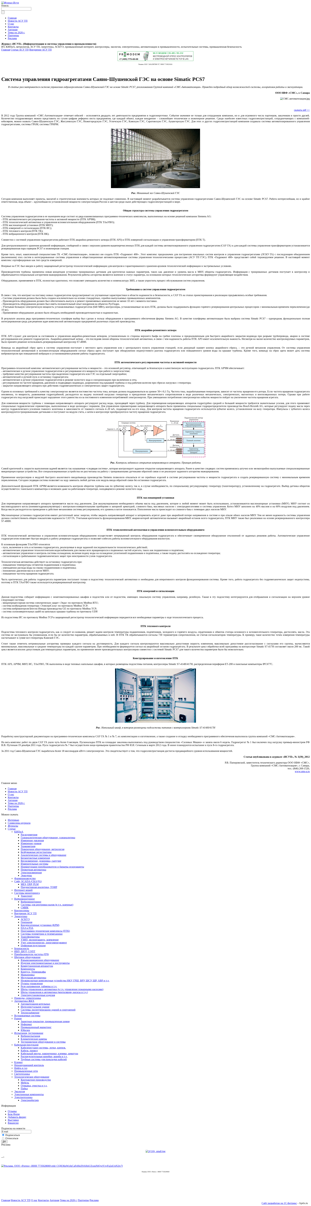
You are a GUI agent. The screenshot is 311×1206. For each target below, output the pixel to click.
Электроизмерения (31, 872)
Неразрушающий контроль (29, 1065)
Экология (19, 1091)
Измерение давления (32, 840)
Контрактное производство (36, 1079)
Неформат (26, 1024)
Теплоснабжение (30, 1012)
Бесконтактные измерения (35, 858)
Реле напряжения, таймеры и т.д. (39, 986)
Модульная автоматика (33, 977)
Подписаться (12, 1135)
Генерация (26, 922)
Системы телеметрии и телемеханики (42, 933)
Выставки (13, 1120)
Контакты (13, 797)
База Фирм (14, 1114)
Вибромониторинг (24, 898)
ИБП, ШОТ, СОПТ (24, 951)
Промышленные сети (26, 1071)
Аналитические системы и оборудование (43, 855)
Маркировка (28, 974)
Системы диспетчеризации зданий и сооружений (48, 1009)
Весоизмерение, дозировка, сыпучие (41, 861)
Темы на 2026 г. (16, 803)
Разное (18, 1018)
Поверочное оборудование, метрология (42, 849)
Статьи (12, 828)
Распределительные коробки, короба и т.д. (44, 1056)
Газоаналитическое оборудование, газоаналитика (48, 837)
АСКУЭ (25, 919)
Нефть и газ (20, 1068)
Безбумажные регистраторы (36, 852)
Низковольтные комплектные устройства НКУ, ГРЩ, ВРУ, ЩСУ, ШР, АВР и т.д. (65, 980)
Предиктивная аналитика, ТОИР (39, 887)
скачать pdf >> (302, 110)
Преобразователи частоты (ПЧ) (31, 954)
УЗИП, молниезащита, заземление (40, 939)
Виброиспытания (30, 1036)
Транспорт (26, 896)
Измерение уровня (31, 843)
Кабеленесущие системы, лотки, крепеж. (43, 1047)
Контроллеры (21, 910)
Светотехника (22, 1074)
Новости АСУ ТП (18, 791)
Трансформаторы (30, 936)
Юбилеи (25, 1030)
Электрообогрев (30, 1100)
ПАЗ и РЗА (27, 928)
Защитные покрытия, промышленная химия (45, 1021)
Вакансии (13, 1123)
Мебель (25, 1082)
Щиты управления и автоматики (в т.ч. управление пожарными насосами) (62, 989)
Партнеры (13, 806)
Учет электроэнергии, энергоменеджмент (44, 942)
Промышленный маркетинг (36, 1027)
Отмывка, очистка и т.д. (34, 1085)
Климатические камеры (34, 1039)
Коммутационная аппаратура (37, 966)
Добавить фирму (17, 1117)
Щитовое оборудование (27, 957)
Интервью (13, 820)
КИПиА (18, 831)
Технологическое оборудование (31, 1076)
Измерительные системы (34, 863)
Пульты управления (32, 983)
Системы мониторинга (27, 893)
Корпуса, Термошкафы (33, 971)
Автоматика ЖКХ (24, 1001)
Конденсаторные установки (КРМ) (40, 925)
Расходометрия (29, 834)
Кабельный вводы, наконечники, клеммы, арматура (49, 1053)
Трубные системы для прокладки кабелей (44, 1059)
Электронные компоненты (29, 1094)
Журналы (13, 825)
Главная (5, 49)
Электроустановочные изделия (38, 995)
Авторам (12, 800)
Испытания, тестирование (28, 1033)
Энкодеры (26, 875)
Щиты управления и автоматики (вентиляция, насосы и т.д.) (54, 992)
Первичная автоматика (33, 869)
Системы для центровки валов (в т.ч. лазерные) (47, 904)
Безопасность (21, 948)
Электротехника (23, 1097)
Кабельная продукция (26, 1044)
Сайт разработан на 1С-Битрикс (279, 1203)
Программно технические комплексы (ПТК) (45, 931)
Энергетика (20, 916)
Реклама (12, 809)
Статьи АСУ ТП (20, 49)
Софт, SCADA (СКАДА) (28, 881)
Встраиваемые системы (27, 1015)
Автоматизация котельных (35, 1004)
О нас (11, 794)
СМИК (25, 907)
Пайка (24, 1088)
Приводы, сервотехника (27, 998)
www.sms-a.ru (302, 771)
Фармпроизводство (25, 878)
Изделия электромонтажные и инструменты (45, 963)
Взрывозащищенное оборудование (40, 960)
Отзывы (12, 1111)
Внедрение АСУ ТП (40, 49)
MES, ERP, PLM (30, 884)
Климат (18, 1062)
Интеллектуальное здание (35, 1006)
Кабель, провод (29, 1050)
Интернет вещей (23, 890)
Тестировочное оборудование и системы (43, 1041)
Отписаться (11, 1138)
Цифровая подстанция (33, 945)
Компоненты (28, 968)
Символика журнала (19, 823)
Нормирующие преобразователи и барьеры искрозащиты (52, 866)
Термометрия (28, 846)
